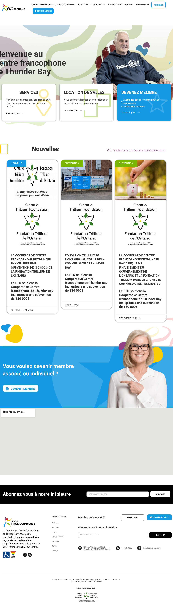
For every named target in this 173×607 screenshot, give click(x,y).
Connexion (141, 5)
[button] (3, 63)
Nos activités (98, 5)
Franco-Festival (116, 5)
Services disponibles (64, 5)
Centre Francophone (41, 5)
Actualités (83, 5)
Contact (129, 5)
